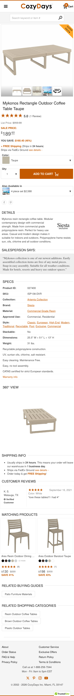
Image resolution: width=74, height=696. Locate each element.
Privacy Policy (9, 662)
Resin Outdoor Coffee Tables (21, 614)
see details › (35, 150)
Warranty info (10, 377)
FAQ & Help (8, 657)
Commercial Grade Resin (41, 311)
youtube (46, 678)
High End (54, 322)
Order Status (9, 652)
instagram (40, 678)
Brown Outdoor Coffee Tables (21, 621)
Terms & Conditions (50, 662)
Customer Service (49, 647)
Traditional (8, 326)
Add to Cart (43, 174)
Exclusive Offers (48, 652)
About (5, 647)
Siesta (30, 305)
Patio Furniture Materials (18, 594)
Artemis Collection (37, 299)
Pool (31, 326)
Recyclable (22, 326)
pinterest (34, 678)
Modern (65, 322)
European (42, 322)
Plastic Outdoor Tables (17, 628)
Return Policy (46, 657)
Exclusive (41, 326)
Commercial (54, 326)
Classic (31, 322)
